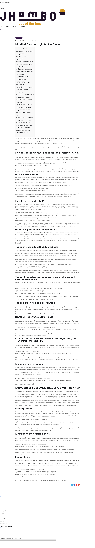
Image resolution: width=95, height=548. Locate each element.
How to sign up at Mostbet (22, 86)
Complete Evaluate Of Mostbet (23, 97)
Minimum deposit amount (22, 76)
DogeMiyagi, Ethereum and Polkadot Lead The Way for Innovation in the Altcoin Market (24, 101)
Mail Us (2, 521)
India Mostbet (19, 37)
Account (29, 26)
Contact (36, 26)
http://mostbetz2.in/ (75, 171)
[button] (2, 8)
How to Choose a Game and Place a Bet (25, 69)
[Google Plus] (79, 485)
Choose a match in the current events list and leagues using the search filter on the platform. (25, 73)
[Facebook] (74, 485)
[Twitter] (72, 485)
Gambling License (21, 81)
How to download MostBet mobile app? (25, 120)
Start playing (20, 115)
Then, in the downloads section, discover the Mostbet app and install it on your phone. (25, 64)
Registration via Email (21, 133)
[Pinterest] (76, 485)
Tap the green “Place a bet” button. (24, 68)
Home (1, 26)
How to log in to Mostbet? (22, 56)
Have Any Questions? (6, 516)
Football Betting (20, 84)
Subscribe (14, 26)
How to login (20, 129)
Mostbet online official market (23, 82)
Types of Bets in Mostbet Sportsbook (25, 61)
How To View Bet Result (22, 54)
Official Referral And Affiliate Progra (24, 104)
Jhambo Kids (22, 26)
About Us (7, 26)
